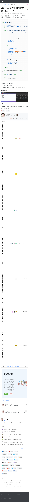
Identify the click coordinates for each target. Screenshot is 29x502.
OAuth (4, 462)
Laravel (20, 468)
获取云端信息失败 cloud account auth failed (13, 434)
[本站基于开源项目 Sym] (1, 498)
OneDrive (5, 451)
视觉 (4, 482)
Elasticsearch (5, 465)
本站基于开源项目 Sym (21, 4)
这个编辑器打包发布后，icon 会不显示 (2, 209)
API (1, 494)
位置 (12, 115)
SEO (17, 451)
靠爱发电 (13, 494)
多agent (13, 484)
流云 (14, 482)
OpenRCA (18, 482)
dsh (16, 480)
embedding (7, 486)
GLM (10, 484)
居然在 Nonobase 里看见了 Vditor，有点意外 (2, 172)
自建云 (18, 486)
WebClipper (10, 457)
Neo (2, 484)
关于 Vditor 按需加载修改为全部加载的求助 (2, 278)
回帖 (4, 423)
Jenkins (18, 465)
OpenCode (16, 488)
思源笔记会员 (19, 494)
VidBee (3, 480)
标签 (22, 448)
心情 (21, 457)
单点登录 (16, 454)
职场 (4, 457)
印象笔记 (5, 454)
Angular (11, 451)
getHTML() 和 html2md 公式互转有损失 (2, 343)
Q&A (8, 110)
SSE (7, 482)
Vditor (3, 110)
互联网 (10, 470)
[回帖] (27, 9)
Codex (3, 486)
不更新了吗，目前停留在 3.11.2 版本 (2, 137)
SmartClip (11, 488)
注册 (6, 394)
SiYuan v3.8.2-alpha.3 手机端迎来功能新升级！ (13, 439)
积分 (20, 423)
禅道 (4, 468)
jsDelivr (4, 470)
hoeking (6, 404)
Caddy (17, 459)
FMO (20, 488)
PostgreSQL (10, 459)
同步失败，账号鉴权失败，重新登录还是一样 (13, 444)
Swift (9, 468)
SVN (15, 470)
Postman (10, 462)
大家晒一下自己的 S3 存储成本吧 (11, 429)
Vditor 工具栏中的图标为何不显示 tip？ (14, 366)
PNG (21, 486)
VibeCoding (18, 484)
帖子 (12, 423)
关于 (11, 394)
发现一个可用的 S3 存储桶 (9, 431)
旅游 (4, 459)
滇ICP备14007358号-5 (5, 499)
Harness (13, 480)
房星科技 (5, 473)
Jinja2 (11, 486)
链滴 (4, 495)
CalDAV (6, 488)
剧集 (15, 486)
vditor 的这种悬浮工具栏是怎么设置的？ (2, 242)
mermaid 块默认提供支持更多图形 (2, 310)
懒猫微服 (6, 484)
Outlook (14, 468)
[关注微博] (2, 498)
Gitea (11, 454)
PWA (16, 462)
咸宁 (5, 420)
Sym (10, 499)
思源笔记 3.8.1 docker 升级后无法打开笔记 (13, 442)
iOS (16, 457)
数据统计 (8, 494)
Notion (12, 465)
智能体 (3, 488)
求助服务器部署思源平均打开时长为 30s (12, 437)
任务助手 (11, 482)
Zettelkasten (8, 480)
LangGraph (20, 480)
